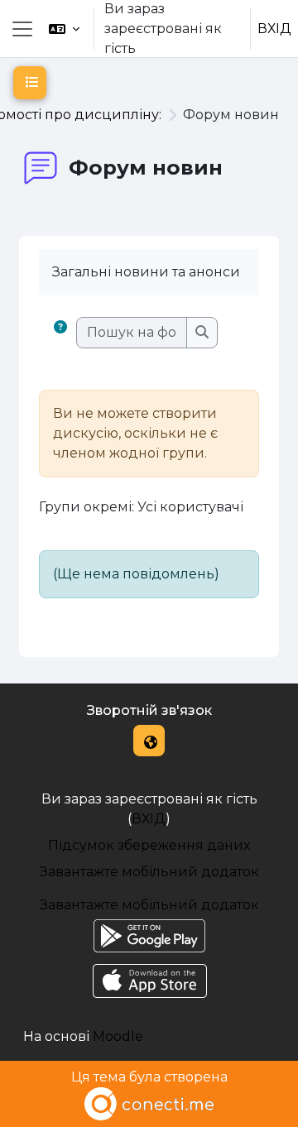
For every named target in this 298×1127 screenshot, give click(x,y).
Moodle (118, 1036)
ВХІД (274, 28)
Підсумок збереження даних (149, 845)
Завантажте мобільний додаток (149, 872)
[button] (64, 28)
